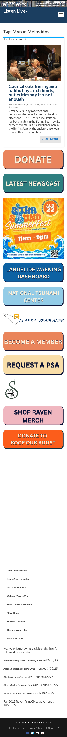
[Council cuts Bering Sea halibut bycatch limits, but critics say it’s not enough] (34, 63)
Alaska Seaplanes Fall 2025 (17, 693)
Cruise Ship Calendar (18, 578)
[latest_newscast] (33, 192)
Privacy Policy (34, 727)
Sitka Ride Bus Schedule (19, 604)
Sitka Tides (13, 612)
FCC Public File (16, 727)
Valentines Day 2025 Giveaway (19, 660)
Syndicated (14, 107)
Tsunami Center (15, 638)
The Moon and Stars (17, 629)
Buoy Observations (17, 570)
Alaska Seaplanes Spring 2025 (19, 668)
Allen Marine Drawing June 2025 (20, 685)
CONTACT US (51, 727)
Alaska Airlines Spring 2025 (18, 676)
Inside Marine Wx (16, 587)
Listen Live (14, 11)
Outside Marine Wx (17, 595)
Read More (50, 139)
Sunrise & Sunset (16, 621)
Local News (51, 104)
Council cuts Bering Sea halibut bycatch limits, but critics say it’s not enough (33, 93)
